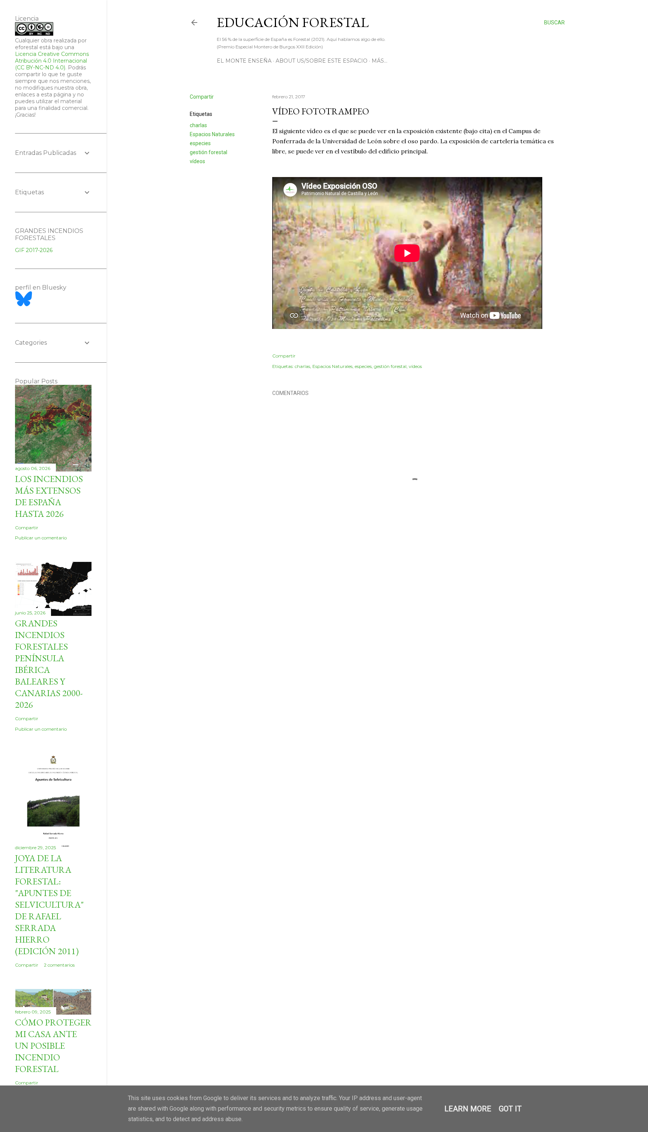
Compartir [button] (202, 97)
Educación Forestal (293, 22)
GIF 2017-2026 (33, 250)
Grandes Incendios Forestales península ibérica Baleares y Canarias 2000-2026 (49, 663)
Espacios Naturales (212, 134)
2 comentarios (59, 965)
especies (200, 143)
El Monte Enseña (244, 60)
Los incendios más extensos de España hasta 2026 (49, 496)
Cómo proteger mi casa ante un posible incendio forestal (53, 1045)
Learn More (467, 1108)
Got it (510, 1108)
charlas (198, 125)
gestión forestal (208, 152)
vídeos (197, 161)
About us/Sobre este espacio (322, 60)
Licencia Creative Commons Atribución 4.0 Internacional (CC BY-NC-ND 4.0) (52, 61)
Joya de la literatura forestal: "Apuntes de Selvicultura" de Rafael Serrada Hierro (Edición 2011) (49, 904)
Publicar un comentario (41, 537)
